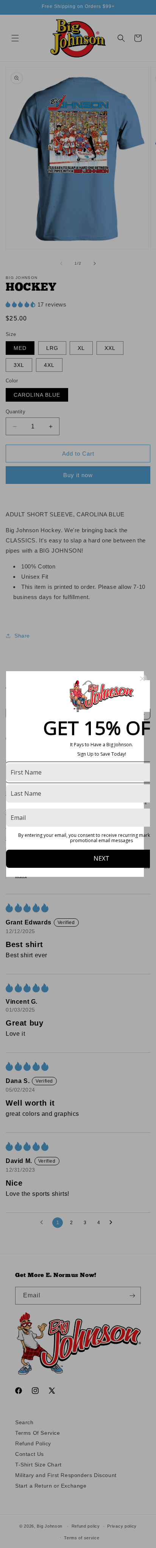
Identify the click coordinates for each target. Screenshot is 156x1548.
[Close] (142, 678)
